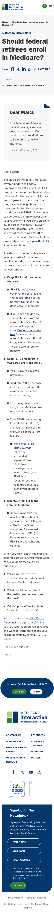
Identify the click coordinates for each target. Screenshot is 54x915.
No (38, 691)
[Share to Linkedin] (24, 69)
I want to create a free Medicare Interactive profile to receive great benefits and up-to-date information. (29, 873)
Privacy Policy (15, 897)
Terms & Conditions (35, 897)
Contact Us (13, 735)
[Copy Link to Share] (30, 69)
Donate (36, 757)
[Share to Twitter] (18, 69)
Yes (21, 691)
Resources (38, 735)
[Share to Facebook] (12, 69)
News (5, 22)
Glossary (37, 751)
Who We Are (13, 741)
